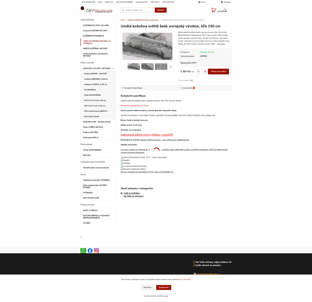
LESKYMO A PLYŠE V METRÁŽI (96, 68)
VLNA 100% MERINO (92, 150)
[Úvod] (99, 10)
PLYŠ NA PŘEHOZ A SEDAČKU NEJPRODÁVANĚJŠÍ (96, 216)
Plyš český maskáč (91, 116)
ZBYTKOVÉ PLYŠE (91, 198)
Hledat (160, 10)
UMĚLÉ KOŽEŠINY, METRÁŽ (95, 48)
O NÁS (100, 2)
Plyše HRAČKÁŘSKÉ (92, 95)
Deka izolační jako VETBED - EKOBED (95, 186)
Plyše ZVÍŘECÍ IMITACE (93, 127)
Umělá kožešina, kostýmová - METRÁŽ (96, 55)
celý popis (221, 44)
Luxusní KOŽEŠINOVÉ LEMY (95, 30)
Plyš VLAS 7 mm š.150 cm (94, 106)
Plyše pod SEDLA (90, 137)
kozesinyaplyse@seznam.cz (208, 274)
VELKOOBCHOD (168, 2)
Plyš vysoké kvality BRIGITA (95, 111)
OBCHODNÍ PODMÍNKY (124, 2)
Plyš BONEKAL (90, 90)
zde (166, 296)
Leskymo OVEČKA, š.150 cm (95, 84)
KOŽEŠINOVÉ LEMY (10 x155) (96, 25)
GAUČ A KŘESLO (90, 210)
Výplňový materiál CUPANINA (96, 180)
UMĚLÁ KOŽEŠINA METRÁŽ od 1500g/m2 (96, 42)
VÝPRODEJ (88, 193)
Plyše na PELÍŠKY (90, 132)
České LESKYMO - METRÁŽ (95, 74)
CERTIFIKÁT (155, 2)
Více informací (185, 279)
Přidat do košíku (218, 71)
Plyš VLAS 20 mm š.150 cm (95, 100)
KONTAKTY (109, 2)
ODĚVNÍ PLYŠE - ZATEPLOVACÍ (97, 122)
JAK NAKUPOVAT (142, 2)
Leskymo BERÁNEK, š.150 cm (96, 79)
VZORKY (87, 223)
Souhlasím (164, 287)
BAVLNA (87, 155)
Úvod (123, 20)
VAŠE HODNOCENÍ (88, 2)
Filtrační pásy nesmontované (96, 167)
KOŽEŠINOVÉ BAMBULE (93, 36)
